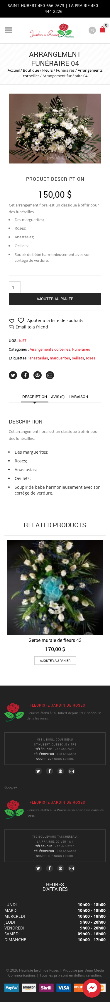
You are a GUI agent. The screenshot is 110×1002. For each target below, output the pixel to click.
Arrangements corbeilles (50, 349)
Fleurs (47, 70)
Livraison (78, 396)
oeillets (78, 358)
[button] (55, 660)
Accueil (14, 70)
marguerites (60, 358)
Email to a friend (32, 327)
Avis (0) (58, 396)
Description (34, 396)
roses (90, 358)
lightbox (20, 153)
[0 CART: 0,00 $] (103, 32)
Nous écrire (64, 758)
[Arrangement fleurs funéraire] (55, 128)
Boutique (31, 70)
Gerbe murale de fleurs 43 (55, 640)
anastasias (38, 358)
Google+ (10, 787)
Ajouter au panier (55, 298)
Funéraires (65, 70)
